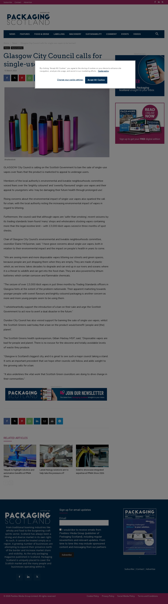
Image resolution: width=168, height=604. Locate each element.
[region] (85, 74)
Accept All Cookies (96, 80)
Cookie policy (103, 71)
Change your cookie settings (70, 79)
